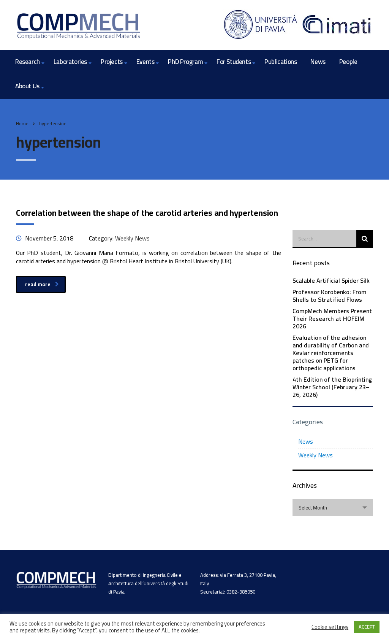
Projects (112, 62)
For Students (234, 62)
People (348, 62)
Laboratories (70, 62)
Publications (280, 62)
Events (145, 62)
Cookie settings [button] (330, 627)
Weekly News (315, 455)
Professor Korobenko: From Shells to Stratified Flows (330, 295)
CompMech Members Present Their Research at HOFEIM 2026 (332, 318)
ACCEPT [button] (367, 626)
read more (38, 284)
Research (27, 62)
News (317, 62)
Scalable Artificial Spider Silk (331, 280)
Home (22, 123)
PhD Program (185, 62)
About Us (27, 86)
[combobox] (333, 507)
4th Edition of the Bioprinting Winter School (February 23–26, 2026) (332, 387)
